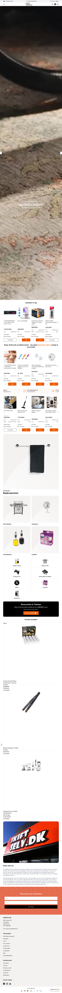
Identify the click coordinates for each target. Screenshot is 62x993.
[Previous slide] (1, 204)
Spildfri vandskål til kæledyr (36, 514)
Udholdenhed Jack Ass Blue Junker (51, 469)
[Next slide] (61, 204)
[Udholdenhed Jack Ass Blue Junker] (52, 460)
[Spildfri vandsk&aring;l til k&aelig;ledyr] (38, 505)
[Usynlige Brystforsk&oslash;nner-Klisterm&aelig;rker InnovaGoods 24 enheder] (10, 460)
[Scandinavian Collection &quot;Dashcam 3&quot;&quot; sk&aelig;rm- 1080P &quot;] (38, 416)
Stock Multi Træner (8, 514)
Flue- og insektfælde (22, 424)
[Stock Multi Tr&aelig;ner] (10, 505)
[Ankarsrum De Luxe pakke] (31, 885)
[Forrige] (4, 425)
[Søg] (52, 4)
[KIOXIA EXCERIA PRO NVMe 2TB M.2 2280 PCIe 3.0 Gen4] (10, 416)
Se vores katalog (29, 716)
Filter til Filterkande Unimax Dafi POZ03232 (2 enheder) (38, 470)
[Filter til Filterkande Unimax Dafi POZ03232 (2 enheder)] (38, 460)
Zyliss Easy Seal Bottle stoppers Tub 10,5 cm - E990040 (23, 470)
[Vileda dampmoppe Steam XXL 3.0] (24, 505)
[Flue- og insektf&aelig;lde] (24, 416)
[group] (14, 1)
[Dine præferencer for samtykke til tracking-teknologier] (1, 744)
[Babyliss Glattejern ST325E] (31, 822)
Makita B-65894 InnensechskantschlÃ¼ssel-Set (52, 426)
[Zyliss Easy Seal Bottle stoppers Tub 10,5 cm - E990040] (24, 460)
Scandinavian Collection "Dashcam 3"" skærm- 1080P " (37, 426)
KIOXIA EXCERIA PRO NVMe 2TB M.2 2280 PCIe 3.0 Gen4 (9, 425)
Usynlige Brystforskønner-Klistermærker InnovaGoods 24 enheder (10, 470)
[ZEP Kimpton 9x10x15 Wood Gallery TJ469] (52, 505)
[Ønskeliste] (55, 4)
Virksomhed (52, 1)
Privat (57, 1)
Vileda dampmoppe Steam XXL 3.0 (22, 514)
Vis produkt (6, 793)
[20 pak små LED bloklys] (31, 755)
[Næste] (58, 425)
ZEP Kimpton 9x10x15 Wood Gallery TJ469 (51, 514)
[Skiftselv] (28, 4)
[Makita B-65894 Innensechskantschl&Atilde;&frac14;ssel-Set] (52, 416)
